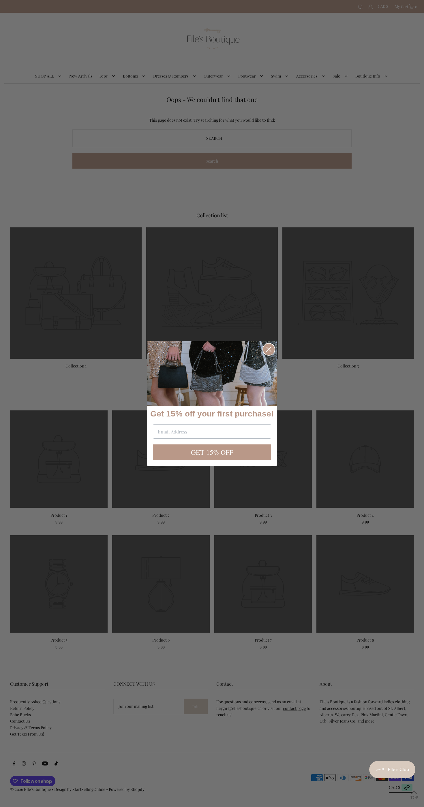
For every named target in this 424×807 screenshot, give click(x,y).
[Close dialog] (269, 349)
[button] (212, 373)
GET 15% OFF (212, 452)
